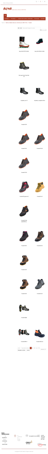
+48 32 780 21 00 (43, 436)
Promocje (36, 18)
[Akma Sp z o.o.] (15, 9)
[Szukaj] (18, 28)
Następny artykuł (21, 350)
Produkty (13, 18)
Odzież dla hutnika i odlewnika (25, 18)
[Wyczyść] (21, 28)
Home (3, 22)
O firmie (6, 18)
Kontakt (43, 18)
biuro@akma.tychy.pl (31, 436)
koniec (28, 350)
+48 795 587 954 (42, 438)
